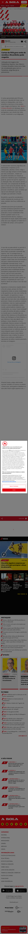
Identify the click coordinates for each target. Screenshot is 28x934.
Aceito (14, 489)
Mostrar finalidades (14, 486)
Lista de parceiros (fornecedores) (9, 481)
